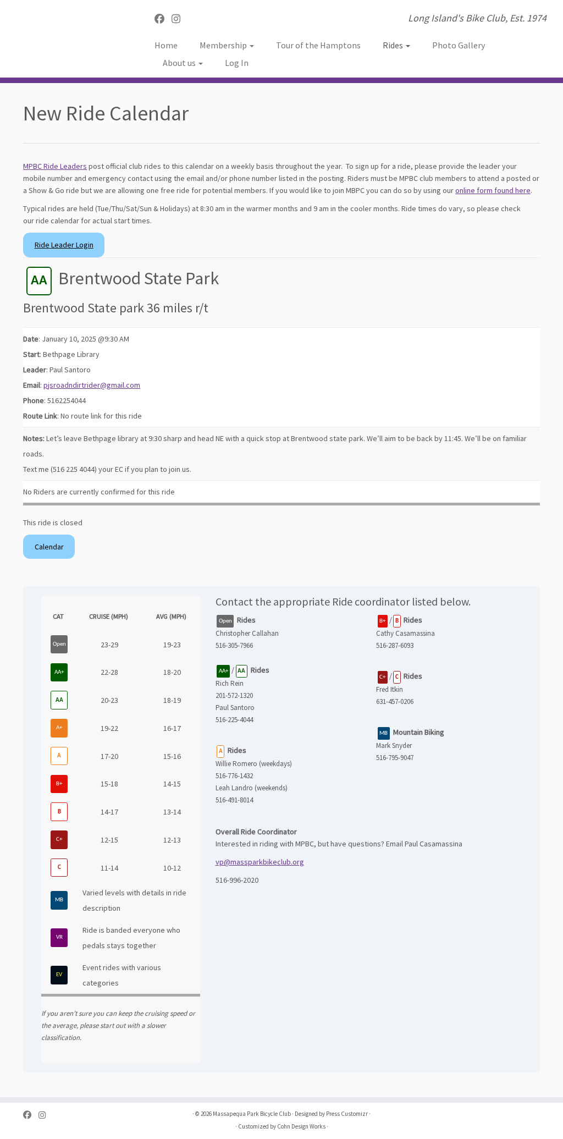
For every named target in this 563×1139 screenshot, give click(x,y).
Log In (237, 62)
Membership (224, 45)
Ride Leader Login (64, 245)
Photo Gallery (458, 45)
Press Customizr (347, 1114)
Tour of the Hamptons (318, 45)
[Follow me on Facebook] (163, 19)
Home (166, 45)
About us (180, 62)
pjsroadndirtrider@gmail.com (91, 385)
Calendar (49, 547)
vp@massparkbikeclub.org (260, 862)
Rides (394, 45)
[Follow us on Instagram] (179, 19)
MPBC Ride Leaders (55, 166)
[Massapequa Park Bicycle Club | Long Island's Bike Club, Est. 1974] (66, 32)
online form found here (493, 190)
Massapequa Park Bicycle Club (252, 1114)
